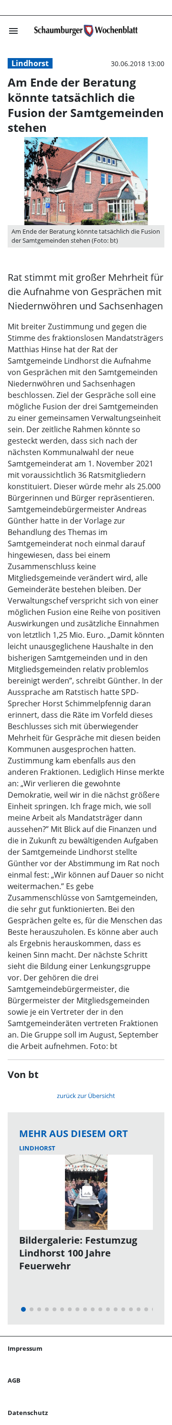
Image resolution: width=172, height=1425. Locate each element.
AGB (14, 1380)
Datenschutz (28, 1412)
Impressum (25, 1348)
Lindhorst (30, 63)
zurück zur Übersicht (86, 1095)
